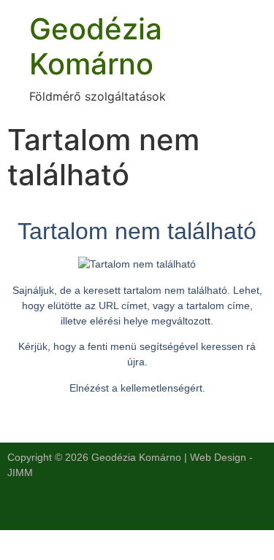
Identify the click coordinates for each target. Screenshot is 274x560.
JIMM (20, 472)
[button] (136, 509)
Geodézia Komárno (95, 46)
